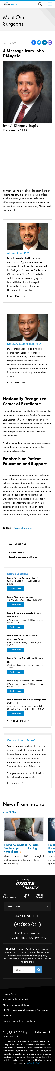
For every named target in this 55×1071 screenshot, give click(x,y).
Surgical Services (23, 527)
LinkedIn (38, 924)
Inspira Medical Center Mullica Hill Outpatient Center (23, 637)
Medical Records (40, 896)
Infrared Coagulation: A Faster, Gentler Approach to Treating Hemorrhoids (21, 848)
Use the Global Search (41, 4)
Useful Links (13, 906)
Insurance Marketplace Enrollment (19, 1021)
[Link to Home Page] (27, 886)
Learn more (13, 783)
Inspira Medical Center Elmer (20, 597)
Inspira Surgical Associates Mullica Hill (24, 680)
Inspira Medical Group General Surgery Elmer (25, 660)
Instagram (31, 924)
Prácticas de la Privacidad (15, 999)
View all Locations (16, 720)
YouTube (24, 924)
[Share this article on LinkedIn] (44, 44)
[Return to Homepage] (10, 4)
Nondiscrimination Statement (17, 1004)
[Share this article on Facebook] (34, 44)
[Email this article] (49, 44)
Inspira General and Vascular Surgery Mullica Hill (24, 615)
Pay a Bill (26, 896)
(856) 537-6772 (33, 1063)
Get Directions (15, 588)
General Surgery (17, 551)
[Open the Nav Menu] (48, 4)
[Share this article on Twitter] (39, 44)
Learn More (14, 296)
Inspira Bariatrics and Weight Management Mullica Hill (26, 701)
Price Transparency (9, 896)
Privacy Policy (9, 994)
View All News (10, 812)
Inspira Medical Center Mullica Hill (23, 578)
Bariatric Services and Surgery (24, 556)
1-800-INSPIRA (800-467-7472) (27, 937)
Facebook (17, 924)
